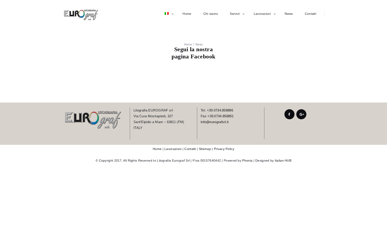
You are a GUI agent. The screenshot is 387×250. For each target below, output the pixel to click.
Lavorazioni (172, 149)
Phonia (247, 160)
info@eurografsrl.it (215, 122)
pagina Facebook (193, 56)
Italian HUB (283, 160)
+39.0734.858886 (220, 110)
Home (188, 44)
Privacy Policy (224, 149)
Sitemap (205, 149)
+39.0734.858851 (220, 116)
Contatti (190, 149)
